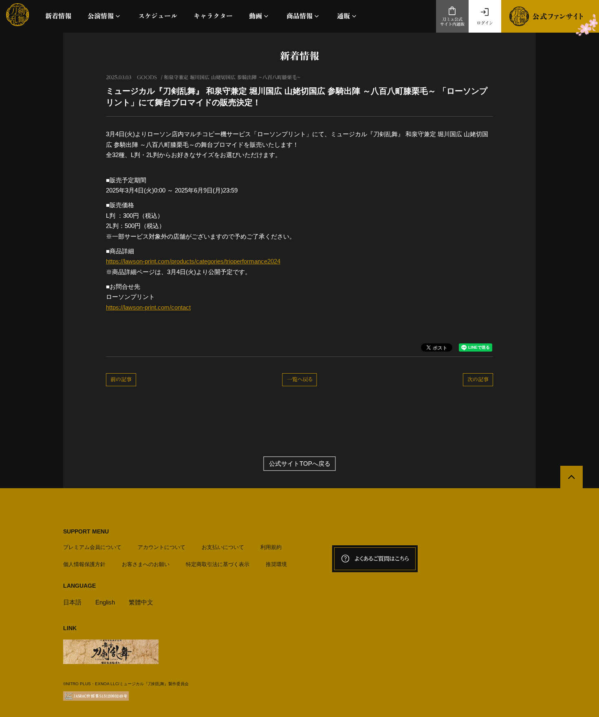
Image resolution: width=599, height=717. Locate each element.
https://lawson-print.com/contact (148, 307)
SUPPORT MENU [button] (86, 531)
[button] (104, 16)
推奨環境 (276, 564)
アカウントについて (161, 547)
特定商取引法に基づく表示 (217, 564)
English (105, 602)
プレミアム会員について (92, 547)
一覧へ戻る (300, 379)
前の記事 (121, 379)
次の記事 (478, 379)
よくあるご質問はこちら (382, 559)
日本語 (72, 602)
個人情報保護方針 (84, 564)
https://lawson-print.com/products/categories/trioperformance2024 (193, 261)
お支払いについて (223, 547)
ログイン (485, 23)
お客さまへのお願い (146, 564)
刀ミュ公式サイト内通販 (452, 22)
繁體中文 (141, 602)
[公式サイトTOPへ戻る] (571, 477)
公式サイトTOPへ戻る (299, 463)
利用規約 (271, 547)
